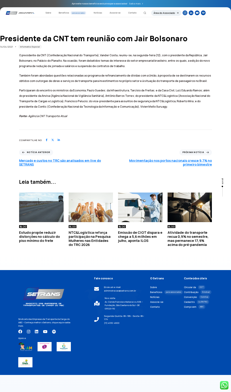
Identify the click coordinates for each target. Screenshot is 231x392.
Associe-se (115, 12)
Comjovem (194, 306)
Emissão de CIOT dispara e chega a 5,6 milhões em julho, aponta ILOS (140, 236)
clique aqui (57, 322)
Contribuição (197, 292)
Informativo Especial (30, 46)
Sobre (48, 12)
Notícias (98, 12)
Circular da (194, 287)
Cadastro (195, 302)
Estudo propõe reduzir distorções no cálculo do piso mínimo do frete (39, 236)
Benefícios (72, 12)
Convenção (196, 297)
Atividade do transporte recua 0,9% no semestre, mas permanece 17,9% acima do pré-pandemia (188, 238)
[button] (143, 13)
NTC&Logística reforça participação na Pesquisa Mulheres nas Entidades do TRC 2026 (90, 238)
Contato (132, 12)
